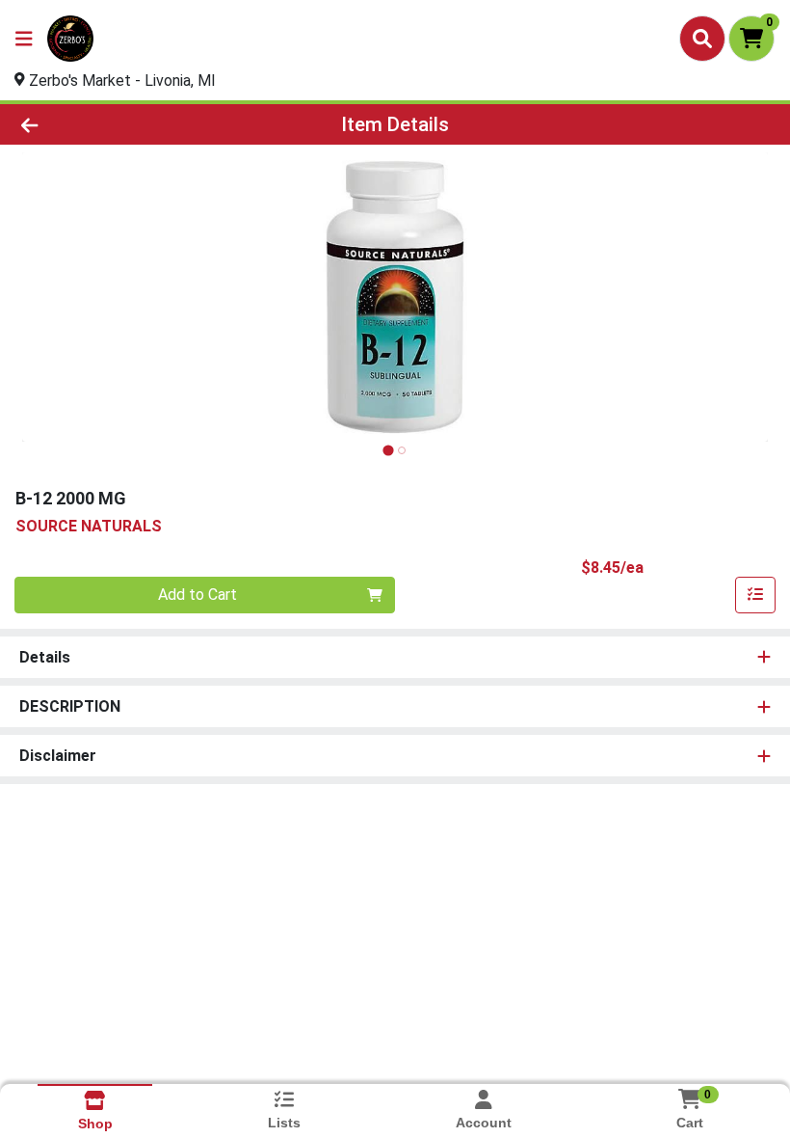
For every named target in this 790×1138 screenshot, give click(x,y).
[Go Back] (110, 124)
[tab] (387, 450)
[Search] (702, 38)
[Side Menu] (24, 38)
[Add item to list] (755, 595)
